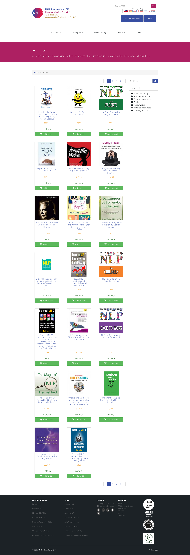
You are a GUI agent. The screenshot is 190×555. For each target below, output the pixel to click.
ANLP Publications (142, 96)
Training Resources (142, 110)
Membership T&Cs (39, 513)
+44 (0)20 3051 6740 (106, 504)
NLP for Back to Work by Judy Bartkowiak (111, 336)
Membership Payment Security (76, 535)
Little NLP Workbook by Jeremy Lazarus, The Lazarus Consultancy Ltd (47, 282)
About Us (122, 33)
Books (136, 102)
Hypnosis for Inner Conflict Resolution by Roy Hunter (47, 456)
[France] (137, 11)
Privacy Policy (37, 504)
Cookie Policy (37, 508)
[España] (130, 11)
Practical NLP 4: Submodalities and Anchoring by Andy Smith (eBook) (79, 457)
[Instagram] (103, 510)
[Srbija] (153, 11)
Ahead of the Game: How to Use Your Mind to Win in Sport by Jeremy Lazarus (47, 115)
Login (149, 19)
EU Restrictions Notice (40, 531)
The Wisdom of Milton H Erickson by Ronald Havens (47, 224)
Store (139, 33)
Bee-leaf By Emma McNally (78, 113)
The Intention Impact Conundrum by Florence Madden (111, 400)
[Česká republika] (134, 11)
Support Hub (69, 504)
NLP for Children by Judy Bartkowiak (111, 280)
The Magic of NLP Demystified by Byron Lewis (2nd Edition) (47, 400)
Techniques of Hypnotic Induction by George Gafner (111, 224)
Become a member (132, 19)
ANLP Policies (37, 526)
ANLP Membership (72, 517)
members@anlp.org (106, 506)
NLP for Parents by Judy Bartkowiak (111, 113)
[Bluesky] (99, 513)
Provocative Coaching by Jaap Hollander (79, 169)
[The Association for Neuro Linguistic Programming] (54, 13)
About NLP (69, 508)
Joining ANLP (77, 33)
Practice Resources (142, 107)
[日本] (149, 11)
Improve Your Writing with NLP (46, 169)
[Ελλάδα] (145, 11)
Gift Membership (141, 93)
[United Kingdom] (126, 11)
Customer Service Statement (43, 535)
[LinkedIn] (108, 510)
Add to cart (48, 134)
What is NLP (56, 33)
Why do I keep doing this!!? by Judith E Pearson (111, 170)
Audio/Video (139, 105)
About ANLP (69, 513)
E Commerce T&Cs (39, 517)
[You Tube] (112, 510)
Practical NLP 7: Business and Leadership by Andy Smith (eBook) (79, 282)
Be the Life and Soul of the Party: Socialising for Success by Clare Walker (79, 225)
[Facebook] (99, 510)
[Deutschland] (141, 11)
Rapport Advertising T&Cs (42, 522)
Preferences (153, 550)
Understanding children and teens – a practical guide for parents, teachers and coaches (79, 401)
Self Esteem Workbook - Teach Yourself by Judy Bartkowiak (79, 337)
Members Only (100, 33)
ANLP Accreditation (72, 522)
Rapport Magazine (142, 99)
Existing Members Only (73, 531)
